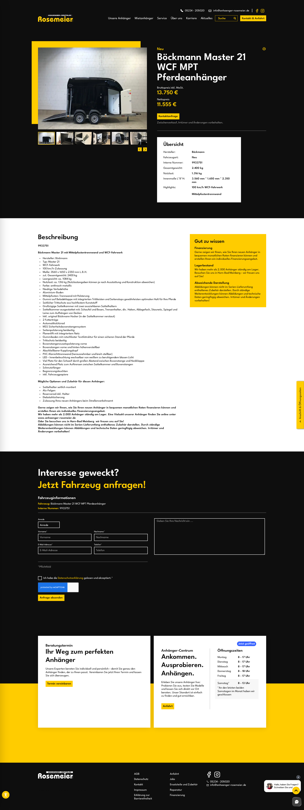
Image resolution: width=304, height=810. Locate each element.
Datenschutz (141, 779)
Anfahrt (174, 774)
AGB (136, 774)
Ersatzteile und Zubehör (184, 784)
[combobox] (224, 18)
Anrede (41, 519)
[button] (145, 149)
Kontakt (138, 784)
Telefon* (98, 545)
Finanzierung (177, 795)
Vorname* (42, 532)
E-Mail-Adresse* (45, 545)
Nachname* (99, 532)
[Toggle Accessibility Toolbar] (6, 795)
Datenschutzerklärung (70, 578)
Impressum (140, 790)
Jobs (172, 779)
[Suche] (235, 18)
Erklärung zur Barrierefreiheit (143, 797)
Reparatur (176, 790)
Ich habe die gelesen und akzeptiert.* (78, 578)
